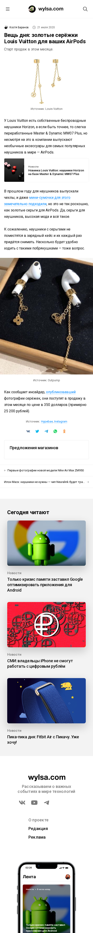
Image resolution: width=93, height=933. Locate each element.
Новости (33, 166)
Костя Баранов (19, 27)
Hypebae (47, 421)
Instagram (60, 421)
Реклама (37, 837)
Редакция (38, 828)
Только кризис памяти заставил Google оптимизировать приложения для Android (45, 584)
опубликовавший (61, 392)
